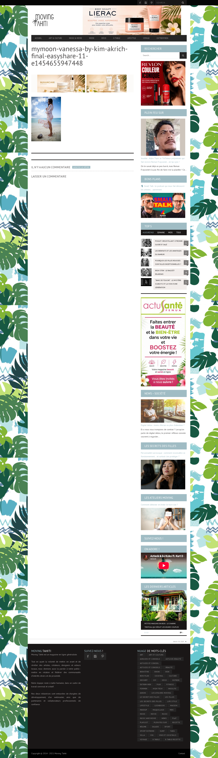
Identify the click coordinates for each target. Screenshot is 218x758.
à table (156, 739)
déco (164, 680)
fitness (170, 684)
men (172, 710)
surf (162, 731)
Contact (181, 753)
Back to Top (178, 641)
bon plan (144, 676)
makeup (143, 710)
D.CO (146, 632)
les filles (170, 697)
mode (142, 714)
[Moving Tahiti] (54, 20)
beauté (169, 667)
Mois (170, 232)
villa (142, 735)
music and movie (148, 718)
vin (151, 735)
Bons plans (152, 179)
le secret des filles (149, 697)
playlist (144, 722)
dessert (144, 680)
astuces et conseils (150, 667)
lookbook (160, 705)
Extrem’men (162, 38)
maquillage (158, 710)
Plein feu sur (154, 112)
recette (176, 722)
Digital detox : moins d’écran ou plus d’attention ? (162, 425)
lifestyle (144, 705)
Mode (91, 38)
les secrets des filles (151, 701)
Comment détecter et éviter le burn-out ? (159, 504)
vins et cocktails (167, 735)
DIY (154, 680)
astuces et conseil (149, 663)
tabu (172, 731)
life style (172, 701)
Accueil (38, 38)
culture (173, 676)
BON (167, 672)
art (141, 655)
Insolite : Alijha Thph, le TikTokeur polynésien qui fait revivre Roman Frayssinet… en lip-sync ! (162, 160)
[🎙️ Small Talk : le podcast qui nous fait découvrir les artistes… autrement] (163, 205)
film (159, 684)
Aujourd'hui (148, 232)
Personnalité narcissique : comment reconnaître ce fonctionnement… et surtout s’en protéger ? (163, 455)
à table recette (172, 739)
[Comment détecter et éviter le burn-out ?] (163, 519)
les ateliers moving (161, 693)
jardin (143, 693)
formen (143, 688)
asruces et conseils (150, 659)
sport (167, 727)
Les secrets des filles (160, 446)
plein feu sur (160, 722)
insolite (172, 688)
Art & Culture (55, 38)
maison (173, 705)
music (165, 714)
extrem (175, 680)
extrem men (145, 684)
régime (143, 727)
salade (155, 727)
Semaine (161, 232)
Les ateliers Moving (158, 497)
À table (116, 38)
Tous (178, 232)
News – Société (155, 393)
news (164, 718)
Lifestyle (131, 38)
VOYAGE (143, 739)
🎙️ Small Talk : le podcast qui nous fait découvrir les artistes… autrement (163, 188)
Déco (103, 38)
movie (153, 714)
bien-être (144, 672)
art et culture (156, 655)
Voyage (146, 38)
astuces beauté (173, 659)
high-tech (158, 688)
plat (174, 718)
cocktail (159, 676)
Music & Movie (75, 38)
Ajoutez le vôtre (81, 167)
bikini (157, 672)
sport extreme (147, 731)
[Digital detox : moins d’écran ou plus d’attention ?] (163, 411)
